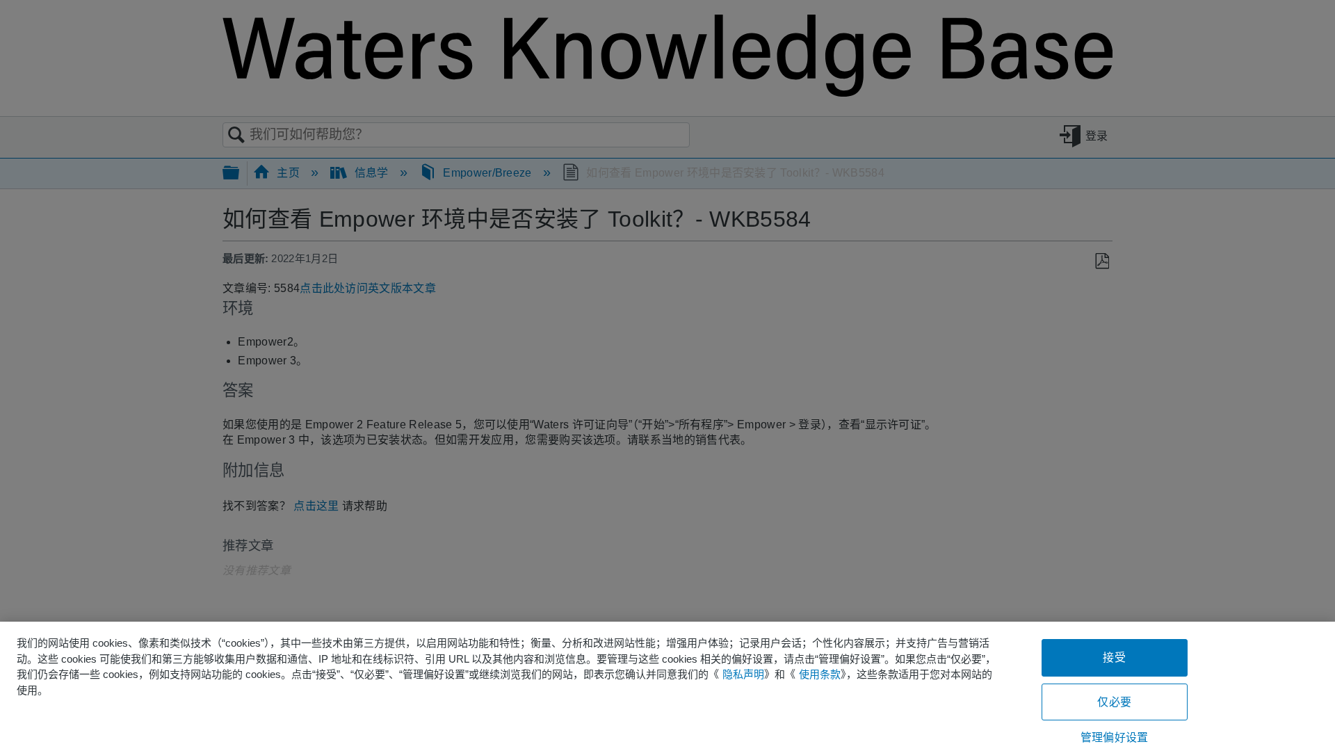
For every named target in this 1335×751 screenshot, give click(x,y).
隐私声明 (743, 674)
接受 (1114, 657)
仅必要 (1114, 702)
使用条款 (820, 674)
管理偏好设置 (1114, 737)
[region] (667, 686)
